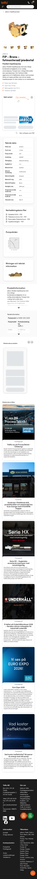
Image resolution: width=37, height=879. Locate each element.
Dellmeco (29, 862)
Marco (26, 834)
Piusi (21, 866)
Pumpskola (6, 847)
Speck (29, 868)
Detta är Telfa (24, 788)
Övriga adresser (8, 835)
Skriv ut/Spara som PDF (27, 133)
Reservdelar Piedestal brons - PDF (19, 219)
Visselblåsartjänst (25, 809)
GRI (29, 834)
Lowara (27, 857)
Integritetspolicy (25, 799)
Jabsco (22, 832)
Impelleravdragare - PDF (16, 222)
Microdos (26, 866)
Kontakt (5, 833)
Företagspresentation (27, 790)
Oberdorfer (26, 843)
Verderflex (23, 868)
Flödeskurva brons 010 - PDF (17, 217)
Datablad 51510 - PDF (15, 214)
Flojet (26, 832)
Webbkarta (6, 857)
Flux (26, 839)
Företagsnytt (7, 849)
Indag (22, 870)
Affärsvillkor (24, 792)
